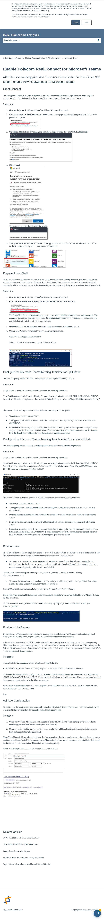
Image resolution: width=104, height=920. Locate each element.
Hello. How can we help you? (21, 35)
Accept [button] (76, 23)
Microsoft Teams (71, 58)
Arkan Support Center (12, 58)
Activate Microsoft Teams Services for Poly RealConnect (23, 857)
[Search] (98, 40)
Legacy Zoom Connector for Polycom (16, 851)
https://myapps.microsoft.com (45, 246)
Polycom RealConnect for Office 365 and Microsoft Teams (41, 110)
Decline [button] (86, 23)
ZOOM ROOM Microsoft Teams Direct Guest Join (21, 838)
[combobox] (49, 40)
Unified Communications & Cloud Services (42, 58)
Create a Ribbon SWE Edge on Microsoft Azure (20, 844)
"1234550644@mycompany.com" (26, 466)
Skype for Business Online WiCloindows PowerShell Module (54, 326)
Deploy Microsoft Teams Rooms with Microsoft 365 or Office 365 (26, 864)
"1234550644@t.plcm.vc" (23, 399)
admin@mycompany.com (13, 575)
